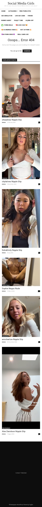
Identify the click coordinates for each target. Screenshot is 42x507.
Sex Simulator (6, 16)
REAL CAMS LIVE (23, 34)
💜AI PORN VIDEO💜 (8, 34)
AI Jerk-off (29, 20)
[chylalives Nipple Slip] (21, 153)
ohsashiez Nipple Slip (12, 120)
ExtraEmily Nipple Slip (12, 250)
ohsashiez (5, 116)
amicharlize (5, 336)
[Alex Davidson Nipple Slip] (21, 388)
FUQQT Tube (18, 20)
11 (39, 291)
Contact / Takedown (21, 473)
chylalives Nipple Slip (11, 181)
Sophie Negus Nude (11, 288)
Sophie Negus (6, 285)
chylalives (5, 178)
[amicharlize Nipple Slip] (21, 316)
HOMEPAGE (27, 51)
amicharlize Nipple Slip (12, 339)
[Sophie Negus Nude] (21, 272)
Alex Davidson (6, 428)
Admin (4, 122)
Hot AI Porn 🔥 (25, 30)
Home (3, 11)
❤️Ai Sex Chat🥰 (21, 25)
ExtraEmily (5, 247)
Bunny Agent (6, 20)
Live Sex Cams (20, 16)
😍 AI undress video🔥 (9, 30)
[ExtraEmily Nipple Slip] (21, 218)
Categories (12, 11)
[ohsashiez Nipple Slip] (21, 90)
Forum (30, 16)
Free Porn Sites (25, 11)
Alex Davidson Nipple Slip (13, 431)
